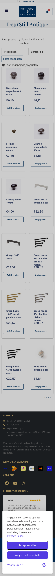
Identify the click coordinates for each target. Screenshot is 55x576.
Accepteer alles (27, 545)
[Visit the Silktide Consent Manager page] (44, 565)
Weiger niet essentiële (27, 555)
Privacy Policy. (15, 536)
